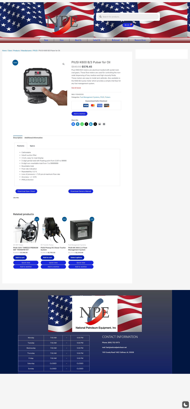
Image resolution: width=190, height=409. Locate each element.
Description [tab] (17, 138)
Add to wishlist (79, 114)
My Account (116, 40)
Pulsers (107, 97)
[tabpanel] (67, 167)
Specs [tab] (32, 146)
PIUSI (102, 97)
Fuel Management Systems (89, 97)
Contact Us (96, 40)
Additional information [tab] (34, 138)
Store (61, 40)
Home (46, 40)
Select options (76, 257)
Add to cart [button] (20, 257)
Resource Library (140, 40)
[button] (64, 64)
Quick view (26, 263)
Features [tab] (20, 146)
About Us (78, 40)
